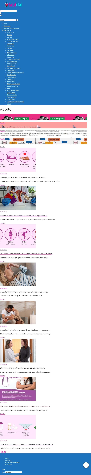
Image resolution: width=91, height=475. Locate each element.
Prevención (11, 79)
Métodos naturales (13, 68)
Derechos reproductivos (15, 102)
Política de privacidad (12, 462)
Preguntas (8, 464)
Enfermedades (12, 95)
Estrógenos (11, 93)
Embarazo (10, 57)
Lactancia (10, 46)
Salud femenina (12, 86)
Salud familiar (11, 77)
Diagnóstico (11, 70)
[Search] (0, 13)
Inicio (5, 24)
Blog (3, 472)
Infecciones (11, 82)
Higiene (9, 48)
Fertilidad (10, 50)
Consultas (10, 44)
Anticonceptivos (12, 39)
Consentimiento (12, 42)
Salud (9, 104)
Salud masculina (13, 90)
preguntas (7, 30)
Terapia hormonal (13, 84)
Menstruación (12, 62)
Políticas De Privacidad (11, 28)
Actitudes (10, 33)
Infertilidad (10, 55)
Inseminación (11, 64)
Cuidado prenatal (13, 59)
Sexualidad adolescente (15, 73)
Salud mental (11, 97)
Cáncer (9, 37)
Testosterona (11, 53)
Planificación (11, 75)
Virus (8, 88)
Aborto (9, 35)
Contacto (7, 26)
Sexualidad (11, 66)
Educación (11, 99)
